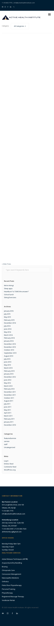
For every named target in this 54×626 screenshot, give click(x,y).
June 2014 (7, 329)
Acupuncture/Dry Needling (12, 563)
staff (5, 444)
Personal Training (8, 589)
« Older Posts (6, 264)
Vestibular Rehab (8, 600)
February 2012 (9, 389)
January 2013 (8, 374)
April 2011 (7, 413)
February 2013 (9, 371)
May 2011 (7, 410)
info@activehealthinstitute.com (24, 3)
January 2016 (8, 311)
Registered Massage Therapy (13, 596)
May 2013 (7, 365)
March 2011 (8, 416)
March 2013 (8, 368)
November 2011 (10, 395)
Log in (6, 461)
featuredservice (10, 438)
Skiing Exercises (10, 297)
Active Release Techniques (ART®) (15, 559)
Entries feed (8, 464)
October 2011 (9, 398)
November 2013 (10, 347)
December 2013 (10, 344)
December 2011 (10, 392)
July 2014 (7, 326)
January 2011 (8, 422)
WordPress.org (9, 470)
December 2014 (10, 323)
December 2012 (10, 377)
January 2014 (8, 341)
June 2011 (7, 407)
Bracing (4, 566)
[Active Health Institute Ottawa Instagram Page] (5, 7)
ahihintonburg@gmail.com (11, 532)
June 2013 (7, 362)
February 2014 (9, 338)
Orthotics (5, 581)
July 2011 (7, 404)
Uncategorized (9, 447)
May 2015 (7, 317)
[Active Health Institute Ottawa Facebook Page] (8, 7)
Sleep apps (8, 288)
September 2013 (10, 353)
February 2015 (9, 320)
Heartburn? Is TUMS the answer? (16, 291)
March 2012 (8, 386)
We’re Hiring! (9, 285)
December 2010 (10, 425)
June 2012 (7, 380)
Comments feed (10, 467)
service (6, 441)
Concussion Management (11, 574)
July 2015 (7, 314)
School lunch (9, 294)
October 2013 (9, 350)
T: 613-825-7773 (7, 3)
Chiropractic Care (8, 570)
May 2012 (7, 383)
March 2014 (8, 335)
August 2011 (8, 401)
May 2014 (7, 332)
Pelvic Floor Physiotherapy (11, 585)
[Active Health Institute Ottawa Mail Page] (2, 7)
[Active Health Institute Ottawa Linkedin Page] (10, 7)
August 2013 (8, 356)
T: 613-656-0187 (7, 529)
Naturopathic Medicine (10, 578)
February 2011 (9, 419)
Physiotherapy (7, 593)
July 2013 (7, 359)
